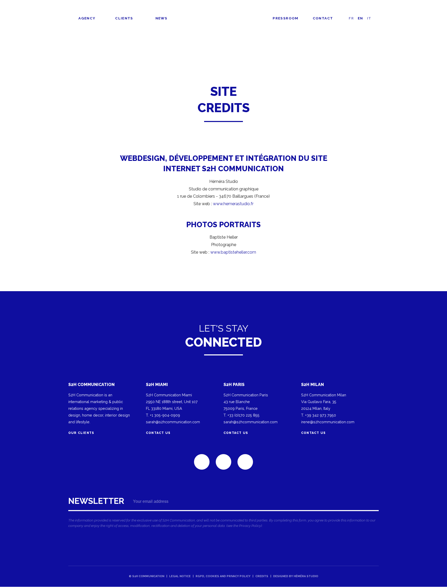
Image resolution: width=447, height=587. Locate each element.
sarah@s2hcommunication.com (173, 422)
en (360, 18)
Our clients (81, 433)
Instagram (245, 462)
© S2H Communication (146, 576)
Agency (86, 18)
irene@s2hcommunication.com (327, 422)
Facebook (223, 462)
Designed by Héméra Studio (295, 576)
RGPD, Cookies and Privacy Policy (223, 576)
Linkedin (202, 462)
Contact (323, 18)
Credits (261, 576)
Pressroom (285, 18)
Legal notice (180, 576)
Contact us (158, 433)
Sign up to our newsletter (223, 514)
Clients (124, 18)
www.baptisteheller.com (233, 252)
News (161, 18)
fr (351, 18)
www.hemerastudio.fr (233, 203)
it (369, 18)
